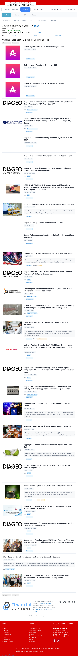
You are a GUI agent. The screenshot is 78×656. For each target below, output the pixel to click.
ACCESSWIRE (29, 146)
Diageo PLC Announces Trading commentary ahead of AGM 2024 (48, 139)
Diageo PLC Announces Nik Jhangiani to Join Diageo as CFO (48, 156)
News (24, 20)
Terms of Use (53, 648)
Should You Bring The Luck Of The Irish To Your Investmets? (48, 486)
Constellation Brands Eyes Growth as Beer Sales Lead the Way (49, 204)
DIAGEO (29, 473)
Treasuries (52, 20)
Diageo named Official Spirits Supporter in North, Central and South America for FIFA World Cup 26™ (48, 103)
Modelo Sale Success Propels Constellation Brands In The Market (47, 404)
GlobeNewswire (29, 299)
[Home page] (20, 4)
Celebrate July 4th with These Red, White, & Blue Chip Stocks (48, 253)
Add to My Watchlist (36, 33)
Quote (14, 36)
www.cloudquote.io (45, 603)
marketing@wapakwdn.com (66, 636)
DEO (36, 25)
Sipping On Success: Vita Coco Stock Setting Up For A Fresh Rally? (48, 446)
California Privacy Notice (25, 650)
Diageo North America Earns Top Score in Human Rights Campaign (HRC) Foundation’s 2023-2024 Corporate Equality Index (49, 370)
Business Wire (29, 112)
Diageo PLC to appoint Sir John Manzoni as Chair (43, 223)
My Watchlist (55, 9)
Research (58, 36)
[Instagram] (73, 606)
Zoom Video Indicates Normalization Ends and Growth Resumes (46, 323)
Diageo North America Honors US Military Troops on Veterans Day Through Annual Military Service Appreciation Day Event (49, 541)
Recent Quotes (39, 9)
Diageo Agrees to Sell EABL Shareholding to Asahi (44, 47)
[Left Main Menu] (3, 2)
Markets (7, 15)
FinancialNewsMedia (10, 569)
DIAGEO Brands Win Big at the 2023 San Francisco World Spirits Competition (47, 466)
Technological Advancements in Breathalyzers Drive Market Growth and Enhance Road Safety (48, 290)
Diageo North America (32, 109)
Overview (16, 20)
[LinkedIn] (69, 606)
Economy (40, 265)
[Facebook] (64, 606)
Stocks (16, 15)
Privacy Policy (39, 609)
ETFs (25, 15)
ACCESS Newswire (30, 58)
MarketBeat (28, 216)
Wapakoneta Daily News (29, 648)
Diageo (28, 176)
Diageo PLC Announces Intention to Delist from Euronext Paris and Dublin (49, 236)
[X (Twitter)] (60, 606)
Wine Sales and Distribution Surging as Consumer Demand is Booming (31, 557)
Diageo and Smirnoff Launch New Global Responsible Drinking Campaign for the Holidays (49, 524)
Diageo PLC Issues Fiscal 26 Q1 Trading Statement (44, 83)
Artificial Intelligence (42, 338)
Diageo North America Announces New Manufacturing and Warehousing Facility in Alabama (47, 169)
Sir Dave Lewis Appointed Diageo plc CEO (40, 65)
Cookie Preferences (35, 650)
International (42, 20)
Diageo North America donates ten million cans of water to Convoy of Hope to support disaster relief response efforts (47, 388)
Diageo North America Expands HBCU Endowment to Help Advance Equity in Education (47, 507)
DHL (28, 195)
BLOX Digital (41, 651)
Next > (16, 43)
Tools (34, 15)
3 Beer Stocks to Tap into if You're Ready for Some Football (47, 426)
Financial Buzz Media (31, 296)
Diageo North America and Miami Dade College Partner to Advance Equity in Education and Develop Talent (47, 576)
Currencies (32, 20)
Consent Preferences (7, 655)
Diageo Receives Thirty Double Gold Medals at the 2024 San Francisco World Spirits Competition (48, 273)
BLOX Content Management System (28, 651)
